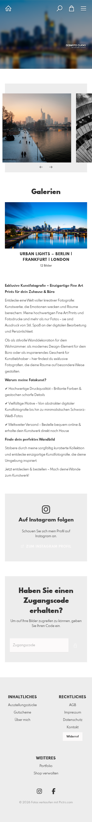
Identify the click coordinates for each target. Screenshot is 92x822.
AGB (72, 705)
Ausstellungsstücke (22, 705)
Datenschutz (72, 720)
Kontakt (73, 727)
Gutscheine (22, 712)
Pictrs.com (66, 802)
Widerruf (72, 736)
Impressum (72, 712)
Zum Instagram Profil (48, 546)
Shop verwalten (46, 773)
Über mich (22, 720)
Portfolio (46, 766)
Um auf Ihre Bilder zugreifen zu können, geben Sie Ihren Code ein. (46, 623)
